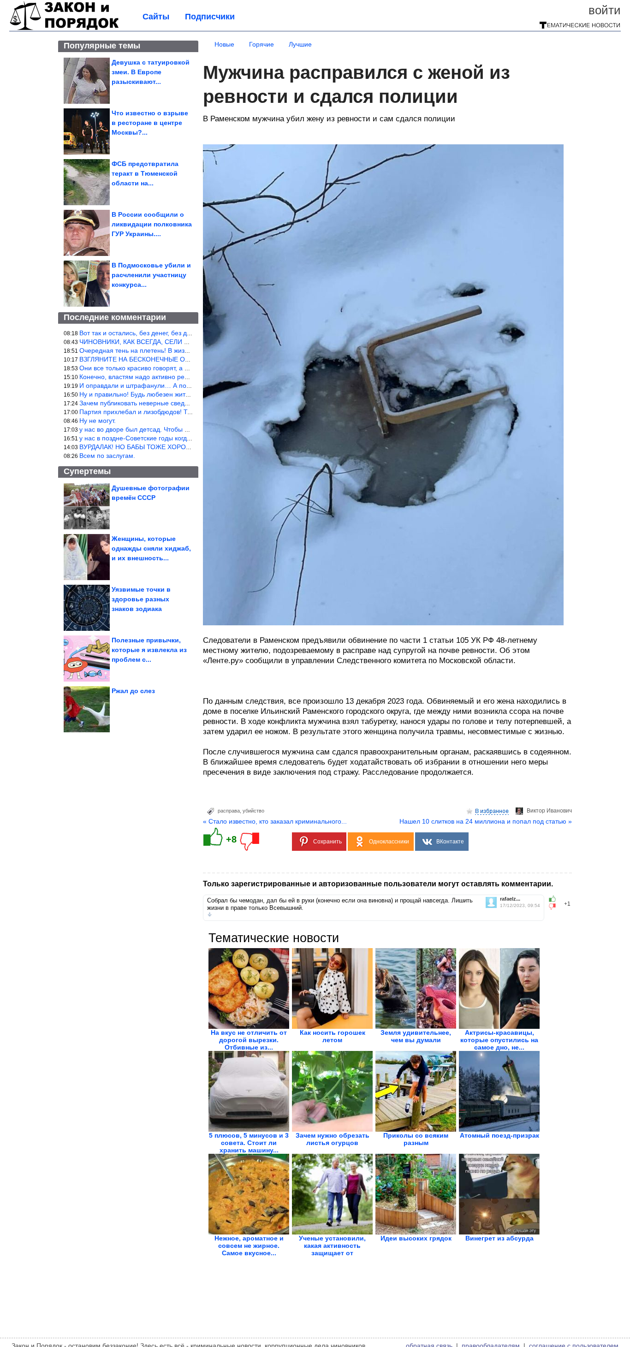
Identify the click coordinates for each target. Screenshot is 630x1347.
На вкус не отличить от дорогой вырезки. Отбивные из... (249, 1040)
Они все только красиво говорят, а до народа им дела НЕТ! (169, 368)
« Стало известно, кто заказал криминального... (275, 821)
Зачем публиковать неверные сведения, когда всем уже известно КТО (185, 403)
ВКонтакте (450, 841)
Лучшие (300, 44)
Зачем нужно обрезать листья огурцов (332, 1139)
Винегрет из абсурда (499, 1238)
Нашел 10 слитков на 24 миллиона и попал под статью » (485, 821)
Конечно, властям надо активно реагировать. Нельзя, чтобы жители (182, 376)
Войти (604, 10)
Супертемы (87, 471)
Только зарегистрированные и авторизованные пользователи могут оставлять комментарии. (378, 884)
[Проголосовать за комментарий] (555, 906)
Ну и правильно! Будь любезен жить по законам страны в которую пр (184, 394)
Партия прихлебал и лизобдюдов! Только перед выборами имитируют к (188, 411)
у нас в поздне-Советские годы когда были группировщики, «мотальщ (185, 438)
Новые (224, 44)
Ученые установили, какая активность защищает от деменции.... (332, 1249)
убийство (253, 810)
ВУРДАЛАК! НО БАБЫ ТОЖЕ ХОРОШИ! (138, 447)
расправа (229, 810)
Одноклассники (389, 841)
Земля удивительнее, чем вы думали (415, 1036)
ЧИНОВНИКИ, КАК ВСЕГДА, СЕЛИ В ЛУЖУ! (144, 341)
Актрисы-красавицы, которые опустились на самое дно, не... (499, 1040)
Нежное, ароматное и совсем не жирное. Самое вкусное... (249, 1245)
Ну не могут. (97, 420)
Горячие (261, 44)
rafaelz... (510, 899)
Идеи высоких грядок (416, 1238)
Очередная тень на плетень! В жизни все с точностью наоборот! (176, 350)
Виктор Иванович (549, 810)
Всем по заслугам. (107, 455)
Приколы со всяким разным (415, 1139)
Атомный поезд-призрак (499, 1135)
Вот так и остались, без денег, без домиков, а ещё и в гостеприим (178, 333)
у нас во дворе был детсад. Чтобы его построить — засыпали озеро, (183, 429)
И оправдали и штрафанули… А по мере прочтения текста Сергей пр (185, 385)
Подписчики (210, 16)
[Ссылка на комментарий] (209, 914)
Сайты (156, 16)
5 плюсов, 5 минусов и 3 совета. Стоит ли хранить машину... (249, 1143)
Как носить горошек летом (332, 1036)
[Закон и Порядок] (64, 28)
